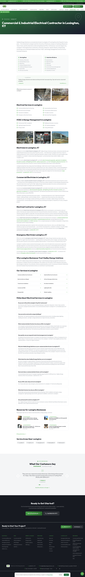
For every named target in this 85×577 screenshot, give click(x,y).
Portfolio (61, 9)
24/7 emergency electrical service (56, 161)
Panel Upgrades (5, 546)
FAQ (73, 558)
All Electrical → (5, 548)
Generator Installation (6, 544)
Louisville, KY (21, 442)
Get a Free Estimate (33, 513)
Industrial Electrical (6, 540)
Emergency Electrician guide (28, 253)
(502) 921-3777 (80, 3)
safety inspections (41, 161)
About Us (51, 538)
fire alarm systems (21, 161)
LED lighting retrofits (31, 161)
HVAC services (34, 221)
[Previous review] (18, 476)
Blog (78, 9)
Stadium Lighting (33, 9)
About (47, 9)
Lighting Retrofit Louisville (76, 550)
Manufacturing (40, 538)
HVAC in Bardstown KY (77, 553)
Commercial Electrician (65, 544)
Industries (41, 9)
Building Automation (18, 544)
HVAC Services (14, 9)
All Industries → (40, 546)
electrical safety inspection (43, 248)
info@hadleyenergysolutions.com (68, 3)
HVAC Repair (16, 542)
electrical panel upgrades (49, 160)
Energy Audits (28, 540)
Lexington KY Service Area (77, 556)
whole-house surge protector (24, 248)
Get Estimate (77, 526)
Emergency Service (6, 542)
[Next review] (67, 476)
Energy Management (23, 9)
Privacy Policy (50, 574)
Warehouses (39, 542)
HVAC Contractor (64, 542)
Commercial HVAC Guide (78, 538)
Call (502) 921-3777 (52, 513)
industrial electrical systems (30, 219)
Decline (60, 574)
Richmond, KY (62, 442)
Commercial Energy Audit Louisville (77, 547)
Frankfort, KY (30, 442)
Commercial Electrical (6, 538)
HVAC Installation (17, 540)
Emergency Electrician (65, 538)
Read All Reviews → (63, 83)
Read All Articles (21, 434)
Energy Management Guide (77, 541)
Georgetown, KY (40, 442)
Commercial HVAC (17, 538)
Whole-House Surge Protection (77, 544)
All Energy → (28, 544)
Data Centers (40, 544)
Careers (50, 548)
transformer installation (22, 221)
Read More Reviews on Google (41, 487)
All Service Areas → (64, 546)
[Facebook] (56, 569)
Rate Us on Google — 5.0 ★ (46, 568)
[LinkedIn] (60, 569)
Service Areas (54, 9)
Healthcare (39, 540)
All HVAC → (16, 546)
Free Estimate (77, 6)
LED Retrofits (28, 538)
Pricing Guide (73, 9)
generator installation (61, 160)
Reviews (66, 9)
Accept (66, 574)
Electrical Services (5, 9)
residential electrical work (43, 219)
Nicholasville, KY (51, 442)
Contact (82, 9)
